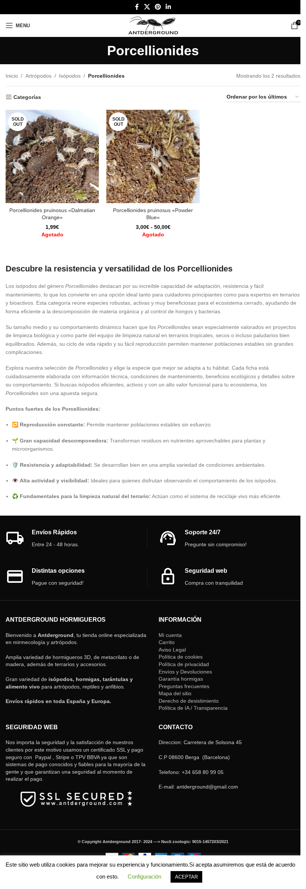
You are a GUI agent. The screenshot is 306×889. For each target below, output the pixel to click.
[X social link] (146, 7)
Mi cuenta (170, 635)
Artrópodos (38, 76)
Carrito (167, 642)
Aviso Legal (172, 650)
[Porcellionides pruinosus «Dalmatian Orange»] (52, 156)
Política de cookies (181, 657)
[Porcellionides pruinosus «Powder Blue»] (153, 156)
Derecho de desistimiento (189, 701)
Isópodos (70, 76)
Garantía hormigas (181, 679)
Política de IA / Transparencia (193, 708)
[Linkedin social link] (168, 7)
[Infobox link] (76, 538)
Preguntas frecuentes (184, 686)
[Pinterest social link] (157, 7)
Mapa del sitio (175, 693)
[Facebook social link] (136, 7)
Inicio (12, 76)
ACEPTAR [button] (186, 877)
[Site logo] (153, 25)
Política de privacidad (184, 664)
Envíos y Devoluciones (185, 672)
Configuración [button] (144, 876)
